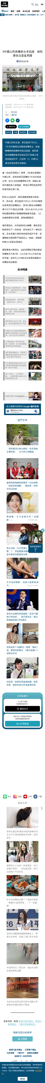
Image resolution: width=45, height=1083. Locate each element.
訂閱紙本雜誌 (5, 4)
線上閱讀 (22, 1038)
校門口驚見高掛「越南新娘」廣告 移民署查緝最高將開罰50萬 (15, 311)
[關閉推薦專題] (43, 530)
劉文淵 (14, 112)
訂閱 (30, 796)
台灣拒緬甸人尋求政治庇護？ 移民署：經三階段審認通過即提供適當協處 (16, 343)
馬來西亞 (23, 132)
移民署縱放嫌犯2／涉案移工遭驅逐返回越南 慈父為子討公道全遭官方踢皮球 (16, 354)
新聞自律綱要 (32, 1053)
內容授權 (10, 1053)
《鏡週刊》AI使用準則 (22, 1056)
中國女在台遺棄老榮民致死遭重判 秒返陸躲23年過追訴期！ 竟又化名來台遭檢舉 (16, 333)
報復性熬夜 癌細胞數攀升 (15, 396)
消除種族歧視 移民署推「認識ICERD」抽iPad (14, 301)
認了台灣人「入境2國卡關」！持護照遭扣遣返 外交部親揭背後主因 (16, 376)
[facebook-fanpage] (21, 1061)
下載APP (20, 1053)
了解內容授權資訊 (26, 1024)
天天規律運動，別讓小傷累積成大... (22, 584)
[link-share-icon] (18, 120)
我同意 (22, 1079)
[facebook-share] (7, 120)
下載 (40, 796)
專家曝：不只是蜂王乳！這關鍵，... (22, 518)
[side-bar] (42, 4)
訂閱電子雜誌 (30, 1049)
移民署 (8, 132)
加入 (9, 796)
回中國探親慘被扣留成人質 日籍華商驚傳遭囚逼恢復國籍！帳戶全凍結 (15, 365)
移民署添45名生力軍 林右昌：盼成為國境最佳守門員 (15, 322)
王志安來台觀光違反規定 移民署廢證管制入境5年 (15, 279)
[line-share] (12, 120)
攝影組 (14, 115)
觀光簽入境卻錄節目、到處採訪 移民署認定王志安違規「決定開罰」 (15, 290)
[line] (14, 1061)
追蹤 (20, 796)
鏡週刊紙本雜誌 (26, 1021)
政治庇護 (32, 132)
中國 (15, 132)
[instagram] (26, 1061)
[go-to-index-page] (18, 61)
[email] (32, 1061)
